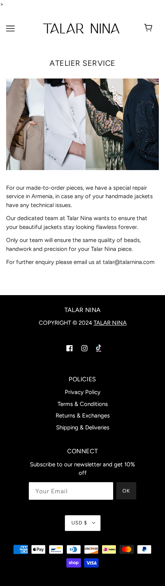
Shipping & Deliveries (82, 427)
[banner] (81, 27)
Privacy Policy (83, 392)
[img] (68, 347)
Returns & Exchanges (83, 415)
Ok (126, 491)
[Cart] (152, 28)
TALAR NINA (110, 322)
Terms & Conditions (83, 404)
